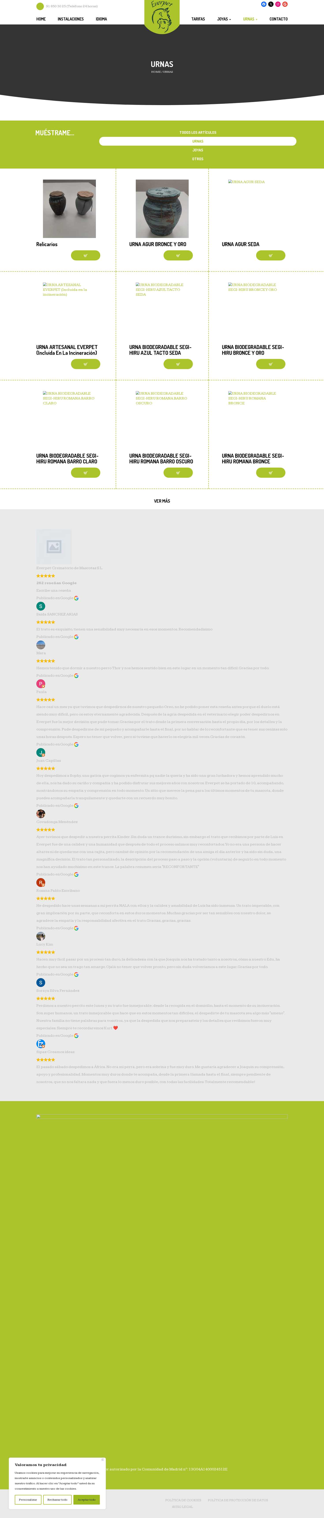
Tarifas (198, 19)
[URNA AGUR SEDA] (255, 209)
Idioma (101, 19)
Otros (197, 158)
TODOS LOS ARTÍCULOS (197, 132)
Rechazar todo (57, 1499)
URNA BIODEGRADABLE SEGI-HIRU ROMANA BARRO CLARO (67, 458)
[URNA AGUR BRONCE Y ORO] (162, 209)
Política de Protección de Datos (238, 1500)
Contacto (279, 19)
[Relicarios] (69, 209)
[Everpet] (162, 16)
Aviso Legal (182, 1507)
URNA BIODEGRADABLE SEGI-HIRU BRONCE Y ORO (253, 350)
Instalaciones (71, 19)
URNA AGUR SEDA (240, 244)
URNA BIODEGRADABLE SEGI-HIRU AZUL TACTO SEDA (160, 350)
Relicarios (47, 244)
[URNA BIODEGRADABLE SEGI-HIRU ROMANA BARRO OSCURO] (162, 420)
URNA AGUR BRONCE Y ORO (157, 244)
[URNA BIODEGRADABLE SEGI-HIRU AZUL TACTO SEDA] (162, 311)
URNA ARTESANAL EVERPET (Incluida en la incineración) (67, 350)
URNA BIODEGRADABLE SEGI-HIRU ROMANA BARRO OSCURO (161, 458)
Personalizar (28, 1499)
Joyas (223, 19)
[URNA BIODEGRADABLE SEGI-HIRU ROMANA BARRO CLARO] (69, 420)
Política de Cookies (183, 1500)
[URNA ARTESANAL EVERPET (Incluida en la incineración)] (69, 311)
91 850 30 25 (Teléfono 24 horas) (72, 6)
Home (41, 19)
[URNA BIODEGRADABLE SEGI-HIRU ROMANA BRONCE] (255, 420)
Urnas (249, 19)
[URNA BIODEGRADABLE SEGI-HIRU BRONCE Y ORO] (255, 311)
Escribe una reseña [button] (53, 590)
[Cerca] (103, 1460)
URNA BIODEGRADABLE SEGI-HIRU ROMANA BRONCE (253, 458)
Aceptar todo (87, 1499)
